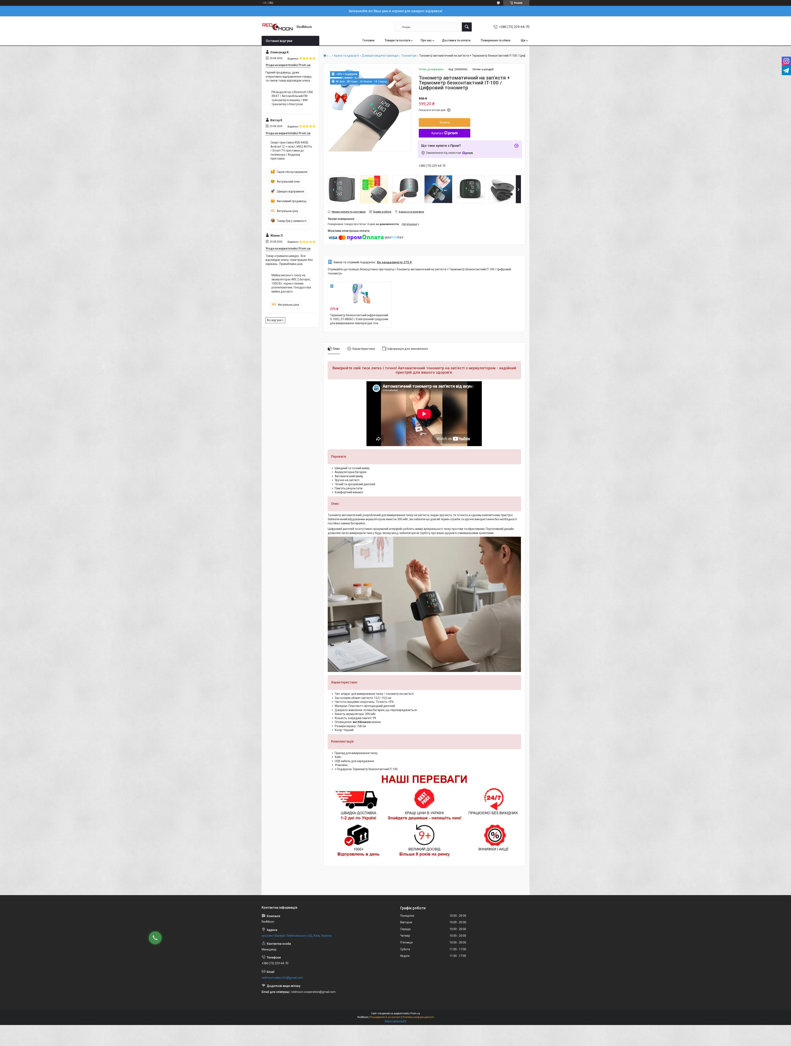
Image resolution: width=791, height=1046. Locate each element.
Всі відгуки (274, 320)
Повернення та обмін (495, 40)
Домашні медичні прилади (380, 55)
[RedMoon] (278, 27)
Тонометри (408, 55)
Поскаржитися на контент (385, 1017)
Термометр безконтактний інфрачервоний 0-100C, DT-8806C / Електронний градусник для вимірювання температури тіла (359, 319)
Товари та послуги (397, 40)
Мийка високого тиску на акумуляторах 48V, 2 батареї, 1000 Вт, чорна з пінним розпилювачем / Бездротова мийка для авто (291, 283)
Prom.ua (415, 1013)
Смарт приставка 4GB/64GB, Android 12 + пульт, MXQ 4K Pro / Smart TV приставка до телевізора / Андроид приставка (291, 150)
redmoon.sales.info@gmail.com (282, 977)
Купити (444, 122)
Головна (368, 40)
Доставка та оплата (456, 40)
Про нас (426, 40)
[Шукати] (467, 26)
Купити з (437, 133)
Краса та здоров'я (346, 55)
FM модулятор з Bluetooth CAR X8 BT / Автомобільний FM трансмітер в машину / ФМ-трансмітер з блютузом (292, 98)
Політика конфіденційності (418, 1017)
